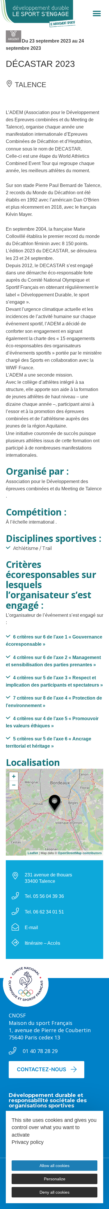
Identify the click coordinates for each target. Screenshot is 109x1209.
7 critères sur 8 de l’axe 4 (54, 702)
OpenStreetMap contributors (80, 853)
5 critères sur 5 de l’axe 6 (48, 742)
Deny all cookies (54, 1192)
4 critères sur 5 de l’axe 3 (54, 681)
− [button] (14, 785)
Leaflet (33, 853)
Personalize (54, 1179)
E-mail (31, 927)
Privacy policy (28, 1142)
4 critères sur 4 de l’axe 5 (52, 722)
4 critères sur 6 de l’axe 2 (53, 661)
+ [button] (14, 776)
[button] (96, 13)
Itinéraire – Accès (42, 943)
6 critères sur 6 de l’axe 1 (54, 640)
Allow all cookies (54, 1165)
